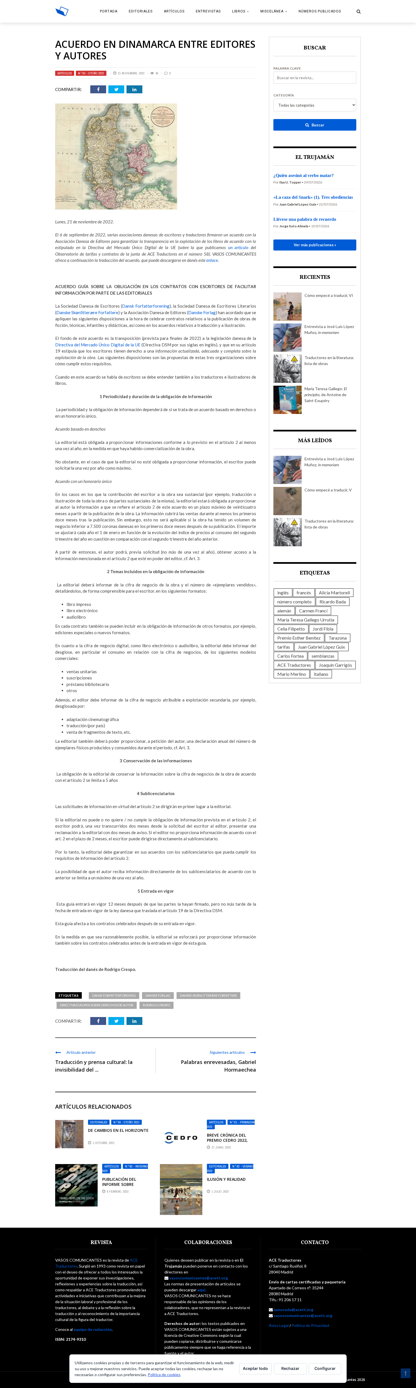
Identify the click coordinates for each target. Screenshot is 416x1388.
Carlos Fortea (290, 656)
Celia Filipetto (291, 628)
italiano (321, 674)
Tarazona (338, 637)
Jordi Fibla (323, 628)
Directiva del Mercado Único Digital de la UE (97, 344)
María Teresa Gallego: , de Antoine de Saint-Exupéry (326, 394)
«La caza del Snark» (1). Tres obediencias (313, 197)
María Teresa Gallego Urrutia (305, 619)
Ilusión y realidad (226, 1179)
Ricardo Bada (332, 601)
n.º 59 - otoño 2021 (126, 1122)
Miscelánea (272, 11)
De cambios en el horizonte (118, 1130)
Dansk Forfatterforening (145, 305)
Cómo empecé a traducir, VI (329, 295)
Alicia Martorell (334, 592)
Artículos (174, 11)
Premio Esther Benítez (299, 637)
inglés (283, 592)
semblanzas (323, 656)
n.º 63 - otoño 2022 (91, 73)
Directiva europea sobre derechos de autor (96, 1005)
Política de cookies (164, 1374)
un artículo (238, 247)
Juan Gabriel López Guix (321, 646)
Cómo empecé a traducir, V (328, 489)
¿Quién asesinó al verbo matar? (303, 175)
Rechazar (290, 1368)
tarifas (283, 646)
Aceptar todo (255, 1368)
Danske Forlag (202, 312)
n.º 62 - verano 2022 (230, 1168)
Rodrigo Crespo (156, 1005)
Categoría (283, 95)
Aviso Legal (279, 1325)
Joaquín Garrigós (335, 665)
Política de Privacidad (310, 1325)
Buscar (317, 124)
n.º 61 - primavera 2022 (231, 1124)
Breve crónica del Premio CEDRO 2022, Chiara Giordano (227, 1140)
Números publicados (320, 11)
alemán (284, 610)
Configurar (325, 1368)
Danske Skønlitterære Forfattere (87, 312)
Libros (238, 11)
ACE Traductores (294, 665)
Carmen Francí (313, 610)
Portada (108, 11)
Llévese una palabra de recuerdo (304, 219)
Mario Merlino (291, 674)
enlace (212, 260)
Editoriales (141, 11)
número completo (294, 601)
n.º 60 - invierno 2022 (125, 1168)
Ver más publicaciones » (315, 245)
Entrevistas (208, 11)
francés (304, 592)
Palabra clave (287, 68)
